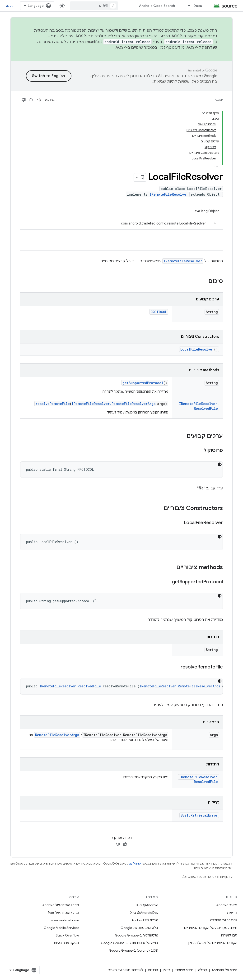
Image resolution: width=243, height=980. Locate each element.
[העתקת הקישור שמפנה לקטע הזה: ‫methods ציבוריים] (171, 568)
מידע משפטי (184, 970)
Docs (197, 6)
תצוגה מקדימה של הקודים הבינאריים (210, 928)
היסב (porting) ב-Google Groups (133, 950)
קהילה (202, 970)
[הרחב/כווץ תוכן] (203, 113)
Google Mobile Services (61, 928)
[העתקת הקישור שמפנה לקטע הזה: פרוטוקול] (199, 450)
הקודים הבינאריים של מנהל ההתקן (212, 943)
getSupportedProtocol (142, 383)
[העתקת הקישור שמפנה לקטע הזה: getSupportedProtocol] (167, 582)
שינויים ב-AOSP (129, 47)
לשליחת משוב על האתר (125, 970)
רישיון (166, 970)
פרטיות (153, 970)
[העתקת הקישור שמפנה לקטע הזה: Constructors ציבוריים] (159, 508)
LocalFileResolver (197, 349)
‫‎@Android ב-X (147, 905)
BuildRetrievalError (199, 815)
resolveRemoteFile (53, 403)
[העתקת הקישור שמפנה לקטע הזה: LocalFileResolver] (179, 523)
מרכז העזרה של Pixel (63, 912)
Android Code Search (157, 6)
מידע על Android (224, 970)
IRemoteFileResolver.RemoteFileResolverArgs (113, 403)
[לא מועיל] (23, 99)
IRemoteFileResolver (169, 194)
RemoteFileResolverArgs (57, 735)
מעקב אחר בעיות (66, 943)
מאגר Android (226, 905)
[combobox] (94, 5)
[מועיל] (30, 99)
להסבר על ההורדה (223, 920)
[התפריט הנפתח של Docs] (187, 5)
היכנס (10, 6)
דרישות (232, 912)
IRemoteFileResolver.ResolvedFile (199, 406)
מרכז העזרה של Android (60, 905)
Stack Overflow (67, 935)
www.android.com (65, 920)
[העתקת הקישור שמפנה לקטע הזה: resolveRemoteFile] (176, 667)
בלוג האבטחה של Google (139, 928)
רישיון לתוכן (135, 863)
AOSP (219, 100)
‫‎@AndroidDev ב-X (144, 912)
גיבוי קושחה (229, 935)
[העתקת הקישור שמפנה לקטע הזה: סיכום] (203, 281)
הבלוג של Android (144, 920)
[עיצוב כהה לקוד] (220, 464)
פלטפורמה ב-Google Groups (136, 935)
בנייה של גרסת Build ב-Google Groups (129, 943)
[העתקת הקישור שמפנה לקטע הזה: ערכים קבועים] (182, 436)
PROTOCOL (158, 312)
